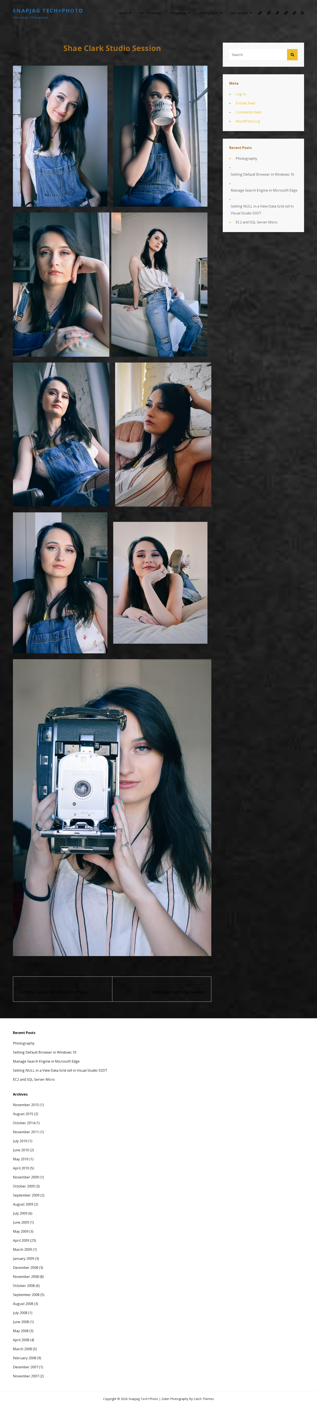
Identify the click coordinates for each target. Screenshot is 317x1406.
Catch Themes (204, 1399)
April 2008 (21, 1340)
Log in (241, 94)
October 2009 (24, 1186)
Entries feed (245, 103)
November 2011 (26, 1132)
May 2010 (20, 1159)
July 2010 (20, 1141)
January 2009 (23, 1258)
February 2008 (24, 1358)
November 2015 (26, 1104)
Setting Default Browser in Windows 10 (262, 174)
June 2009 (21, 1222)
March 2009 (22, 1249)
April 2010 (21, 1168)
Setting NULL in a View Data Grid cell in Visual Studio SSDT (262, 209)
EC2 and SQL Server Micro (257, 222)
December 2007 (25, 1367)
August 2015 (23, 1113)
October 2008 (24, 1285)
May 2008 (20, 1330)
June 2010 (21, 1150)
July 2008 (20, 1312)
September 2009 (26, 1195)
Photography (208, 13)
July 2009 (20, 1213)
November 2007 (26, 1376)
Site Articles (239, 13)
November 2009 (26, 1177)
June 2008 (21, 1321)
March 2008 (22, 1349)
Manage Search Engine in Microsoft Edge (264, 190)
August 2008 (23, 1303)
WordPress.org (248, 121)
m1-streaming (150, 13)
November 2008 (26, 1276)
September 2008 (26, 1294)
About (123, 13)
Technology (178, 13)
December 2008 (25, 1267)
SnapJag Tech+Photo (48, 10)
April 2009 (21, 1240)
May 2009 (20, 1231)
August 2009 (23, 1204)
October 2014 (24, 1123)
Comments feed (248, 112)
